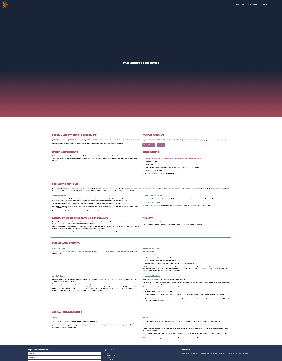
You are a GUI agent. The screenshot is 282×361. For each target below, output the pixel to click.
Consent (107, 353)
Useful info (265, 4)
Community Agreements (111, 357)
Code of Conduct (109, 359)
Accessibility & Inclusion (111, 355)
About (243, 4)
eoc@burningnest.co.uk (152, 173)
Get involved (253, 4)
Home (237, 4)
